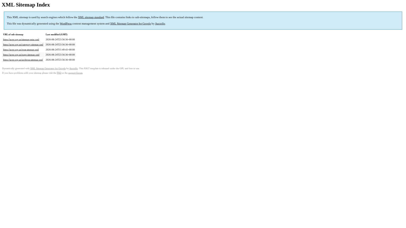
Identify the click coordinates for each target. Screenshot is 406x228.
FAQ (59, 73)
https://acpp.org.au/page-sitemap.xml (21, 54)
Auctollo (160, 23)
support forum (75, 73)
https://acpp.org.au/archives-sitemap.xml (23, 59)
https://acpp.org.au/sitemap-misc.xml (21, 39)
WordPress (66, 23)
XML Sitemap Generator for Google (130, 23)
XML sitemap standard (91, 17)
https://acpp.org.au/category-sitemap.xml (23, 44)
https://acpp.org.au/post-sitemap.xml (21, 49)
